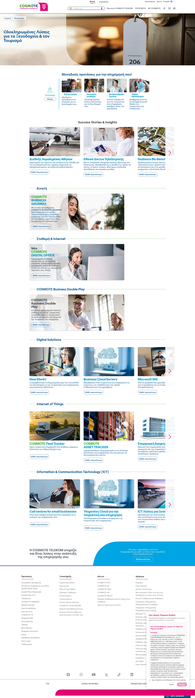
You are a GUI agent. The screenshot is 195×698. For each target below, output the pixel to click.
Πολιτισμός (26, 641)
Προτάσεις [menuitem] (26, 576)
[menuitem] (68, 674)
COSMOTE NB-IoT (105, 596)
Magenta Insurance (29, 631)
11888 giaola (26, 644)
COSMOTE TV (27, 615)
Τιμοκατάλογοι (65, 599)
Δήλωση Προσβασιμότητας (71, 609)
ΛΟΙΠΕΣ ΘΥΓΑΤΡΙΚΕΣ (90, 684)
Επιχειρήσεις (104, 2)
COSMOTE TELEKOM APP (70, 605)
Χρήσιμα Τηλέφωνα (67, 592)
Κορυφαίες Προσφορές (31, 582)
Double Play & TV (28, 595)
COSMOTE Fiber (104, 589)
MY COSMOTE (154, 8)
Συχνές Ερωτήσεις (67, 582)
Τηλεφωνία (26, 598)
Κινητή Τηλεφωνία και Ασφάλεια (149, 598)
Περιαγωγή (64, 586)
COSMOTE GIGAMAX (30, 602)
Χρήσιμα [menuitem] (140, 576)
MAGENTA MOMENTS (30, 638)
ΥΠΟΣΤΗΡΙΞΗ (140, 8)
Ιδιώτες (92, 1)
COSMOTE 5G (103, 586)
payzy (23, 634)
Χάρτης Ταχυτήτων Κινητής (109, 605)
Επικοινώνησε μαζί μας (69, 602)
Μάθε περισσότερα (41, 226)
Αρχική (8, 18)
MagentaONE (27, 618)
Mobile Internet (27, 605)
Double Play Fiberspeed (31, 592)
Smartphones (27, 621)
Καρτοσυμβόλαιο (28, 608)
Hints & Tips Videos (67, 589)
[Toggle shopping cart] (170, 8)
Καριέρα (139, 582)
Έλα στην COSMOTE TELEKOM (120, 8)
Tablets (24, 624)
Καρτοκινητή (26, 611)
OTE (47, 684)
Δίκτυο (159, 1)
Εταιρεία (166, 1)
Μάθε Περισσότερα (39, 172)
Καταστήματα (150, 1)
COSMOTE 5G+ (104, 582)
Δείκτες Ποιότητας (144, 589)
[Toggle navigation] (173, 8)
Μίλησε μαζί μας (143, 559)
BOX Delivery (26, 628)
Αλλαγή (50, 99)
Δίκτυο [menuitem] (101, 576)
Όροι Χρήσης (141, 586)
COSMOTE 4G (104, 592)
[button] (164, 8)
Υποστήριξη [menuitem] (65, 576)
